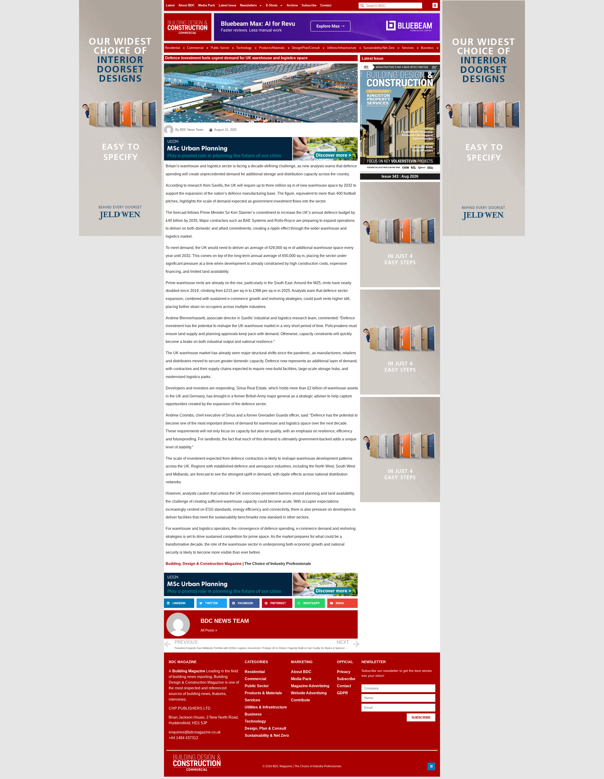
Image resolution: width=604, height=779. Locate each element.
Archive (292, 5)
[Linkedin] (435, 5)
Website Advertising (309, 693)
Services (408, 48)
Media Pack (206, 5)
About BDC (186, 5)
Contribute (300, 700)
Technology (244, 48)
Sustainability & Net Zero (267, 735)
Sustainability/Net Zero (378, 48)
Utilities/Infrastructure (341, 48)
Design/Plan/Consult (306, 48)
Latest (170, 5)
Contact (325, 5)
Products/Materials (272, 48)
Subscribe (309, 5)
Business (427, 48)
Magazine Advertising (310, 686)
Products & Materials (263, 693)
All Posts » (209, 630)
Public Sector (220, 48)
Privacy (343, 672)
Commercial (195, 48)
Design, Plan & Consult (265, 728)
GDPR (342, 693)
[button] (179, 603)
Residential (172, 48)
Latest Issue (227, 5)
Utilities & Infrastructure (266, 707)
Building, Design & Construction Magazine (204, 564)
